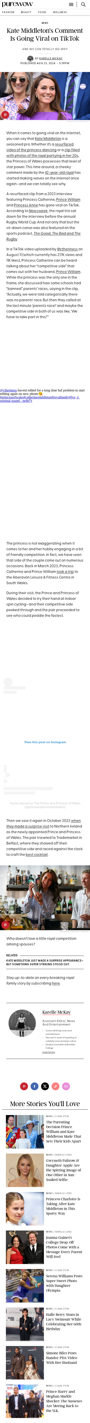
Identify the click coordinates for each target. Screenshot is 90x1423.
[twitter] (45, 1086)
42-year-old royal (59, 173)
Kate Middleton (48, 139)
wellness (60, 12)
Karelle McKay (51, 58)
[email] (66, 1086)
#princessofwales (12, 397)
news (45, 23)
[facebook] (34, 1086)
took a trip (65, 572)
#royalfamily (60, 397)
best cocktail (37, 855)
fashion (8, 12)
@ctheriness (67, 249)
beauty (26, 12)
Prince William (68, 200)
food (42, 12)
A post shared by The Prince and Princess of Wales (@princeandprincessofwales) (45, 805)
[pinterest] (5, 115)
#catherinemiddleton (38, 397)
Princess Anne (26, 205)
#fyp (72, 397)
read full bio (48, 1052)
